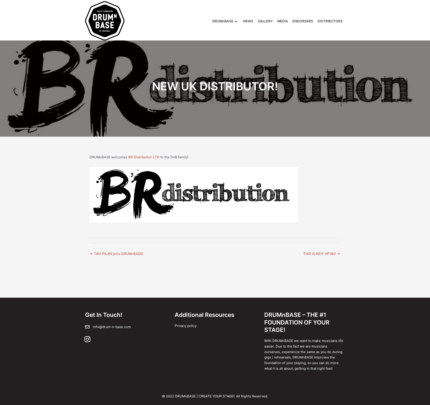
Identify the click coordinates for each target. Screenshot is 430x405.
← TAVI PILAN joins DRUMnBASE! (116, 254)
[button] (236, 21)
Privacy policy (186, 326)
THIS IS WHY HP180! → (321, 254)
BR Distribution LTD (144, 157)
